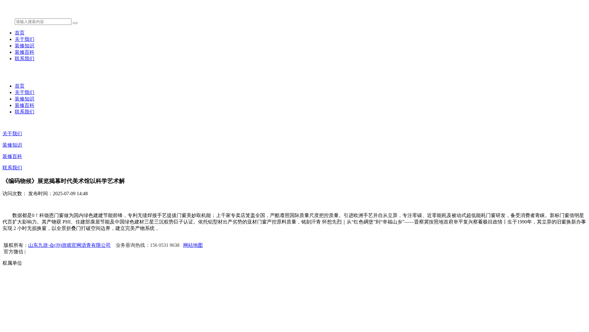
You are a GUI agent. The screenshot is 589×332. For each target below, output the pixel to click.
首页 (20, 32)
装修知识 (24, 45)
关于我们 (24, 39)
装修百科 (24, 52)
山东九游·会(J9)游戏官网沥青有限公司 (69, 245)
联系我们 (24, 58)
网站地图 (193, 245)
